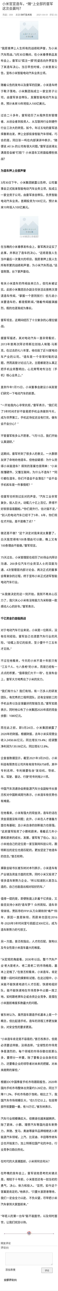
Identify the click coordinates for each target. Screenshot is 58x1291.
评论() (5, 1247)
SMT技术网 (26, 14)
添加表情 (10, 1269)
